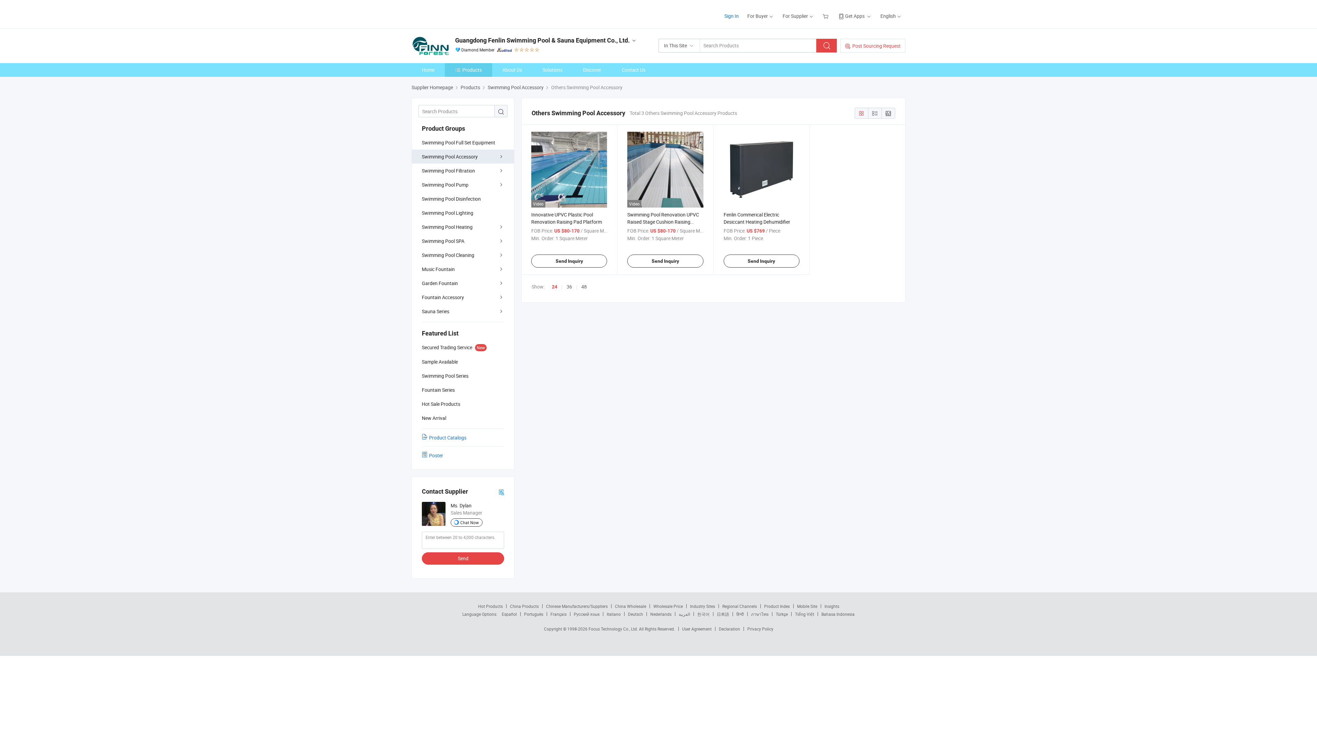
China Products (524, 606)
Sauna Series (435, 311)
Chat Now (469, 522)
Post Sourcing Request (876, 46)
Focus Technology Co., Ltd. (614, 629)
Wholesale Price (668, 606)
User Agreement (697, 629)
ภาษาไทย (760, 614)
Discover (592, 70)
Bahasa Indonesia (838, 614)
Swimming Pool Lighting (447, 213)
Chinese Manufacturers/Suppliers (577, 606)
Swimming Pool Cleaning (448, 255)
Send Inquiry (569, 261)
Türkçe (782, 614)
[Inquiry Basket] (826, 16)
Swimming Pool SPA (443, 241)
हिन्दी (740, 614)
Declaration (729, 629)
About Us (512, 70)
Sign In (731, 16)
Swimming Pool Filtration (448, 170)
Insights (831, 606)
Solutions (552, 70)
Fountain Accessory (443, 297)
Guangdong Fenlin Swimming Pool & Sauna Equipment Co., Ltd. (542, 40)
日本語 (723, 614)
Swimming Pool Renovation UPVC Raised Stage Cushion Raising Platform (663, 221)
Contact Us (633, 70)
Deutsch (635, 614)
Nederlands (661, 614)
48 (584, 286)
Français (558, 614)
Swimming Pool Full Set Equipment (458, 142)
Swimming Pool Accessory (450, 156)
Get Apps (855, 16)
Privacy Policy (760, 629)
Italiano (614, 614)
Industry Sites (702, 606)
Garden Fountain (440, 283)
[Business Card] (501, 491)
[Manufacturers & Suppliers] (456, 13)
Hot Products (490, 606)
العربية (684, 614)
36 (569, 286)
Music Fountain (438, 269)
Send (463, 558)
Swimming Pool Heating (447, 227)
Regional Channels (739, 606)
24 (554, 287)
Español (509, 614)
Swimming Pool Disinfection (451, 199)
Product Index (777, 606)
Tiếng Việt (804, 614)
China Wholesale (630, 606)
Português (533, 614)
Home (428, 70)
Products (472, 70)
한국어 (703, 614)
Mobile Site (807, 606)
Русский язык (587, 614)
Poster (436, 455)
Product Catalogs (447, 437)
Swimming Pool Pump (445, 184)
